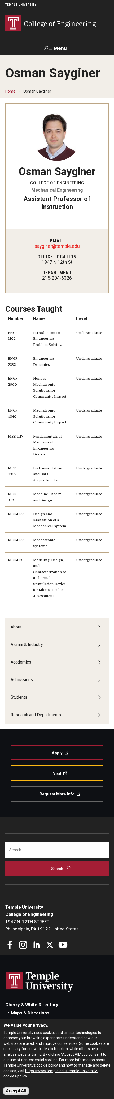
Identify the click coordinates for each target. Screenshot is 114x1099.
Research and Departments (36, 714)
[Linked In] (36, 945)
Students (19, 697)
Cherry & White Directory (31, 1004)
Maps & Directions (30, 1013)
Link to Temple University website (39, 982)
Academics (21, 662)
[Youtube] (63, 945)
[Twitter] (49, 945)
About (16, 627)
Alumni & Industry (27, 644)
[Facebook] (10, 945)
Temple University (21, 4)
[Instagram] (23, 945)
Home (10, 91)
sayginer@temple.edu (57, 246)
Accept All (16, 1091)
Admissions (22, 679)
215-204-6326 (57, 278)
